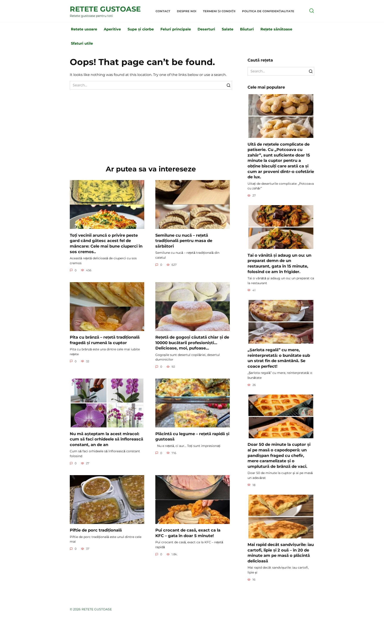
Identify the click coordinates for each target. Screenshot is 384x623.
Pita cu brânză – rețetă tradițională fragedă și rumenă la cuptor (105, 340)
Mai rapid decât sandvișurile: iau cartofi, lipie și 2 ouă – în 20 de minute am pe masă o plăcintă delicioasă (281, 552)
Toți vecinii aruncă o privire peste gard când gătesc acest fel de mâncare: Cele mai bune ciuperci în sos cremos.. (106, 243)
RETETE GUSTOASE (105, 9)
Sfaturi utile (82, 43)
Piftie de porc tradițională (96, 530)
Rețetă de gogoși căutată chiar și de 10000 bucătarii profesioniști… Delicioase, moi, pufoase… (192, 342)
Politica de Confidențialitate (268, 11)
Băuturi (247, 29)
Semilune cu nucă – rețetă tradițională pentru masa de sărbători (183, 240)
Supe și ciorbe (141, 29)
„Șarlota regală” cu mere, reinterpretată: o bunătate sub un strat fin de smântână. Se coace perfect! (279, 358)
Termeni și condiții (219, 11)
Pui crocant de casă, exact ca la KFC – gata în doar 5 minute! (187, 533)
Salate (227, 29)
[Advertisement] (151, 123)
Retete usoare (84, 29)
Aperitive (112, 29)
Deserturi (206, 29)
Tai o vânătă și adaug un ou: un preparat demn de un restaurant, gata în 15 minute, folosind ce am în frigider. (279, 263)
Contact (163, 11)
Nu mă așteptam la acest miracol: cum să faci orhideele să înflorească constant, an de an (106, 439)
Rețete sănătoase (276, 29)
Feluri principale (175, 29)
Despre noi (186, 11)
